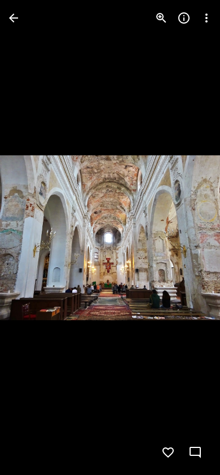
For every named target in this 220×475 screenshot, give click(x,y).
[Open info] (184, 18)
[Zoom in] (161, 18)
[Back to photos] (13, 18)
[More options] (206, 18)
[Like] (168, 452)
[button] (31, 237)
